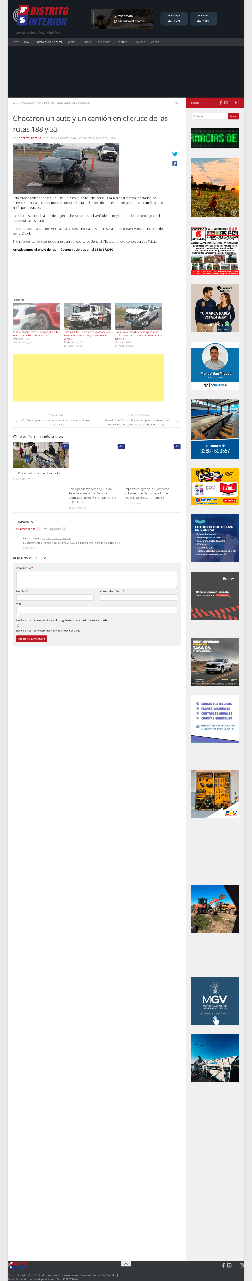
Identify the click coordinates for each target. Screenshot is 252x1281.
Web (18, 603)
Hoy (26, 42)
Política (86, 42)
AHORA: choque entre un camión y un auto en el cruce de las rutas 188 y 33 (35, 333)
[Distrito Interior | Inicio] (41, 16)
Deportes (121, 42)
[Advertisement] (126, 72)
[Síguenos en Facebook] (221, 102)
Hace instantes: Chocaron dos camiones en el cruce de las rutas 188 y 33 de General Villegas (87, 335)
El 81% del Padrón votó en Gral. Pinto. (36, 473)
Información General (49, 42)
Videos (155, 42)
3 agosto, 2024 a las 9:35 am (57, 538)
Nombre (22, 591)
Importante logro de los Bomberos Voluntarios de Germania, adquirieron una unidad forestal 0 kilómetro (148, 493)
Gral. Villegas (23, 103)
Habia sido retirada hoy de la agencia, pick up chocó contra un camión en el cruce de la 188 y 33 (138, 335)
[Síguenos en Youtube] (226, 102)
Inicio (16, 42)
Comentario (24, 568)
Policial (71, 42)
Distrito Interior (30, 138)
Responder (29, 547)
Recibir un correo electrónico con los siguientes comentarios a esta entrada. (62, 620)
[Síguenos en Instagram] (237, 102)
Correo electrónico (112, 591)
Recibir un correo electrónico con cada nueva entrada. (48, 630)
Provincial (140, 42)
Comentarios (28, 529)
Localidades (103, 42)
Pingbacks (56, 529)
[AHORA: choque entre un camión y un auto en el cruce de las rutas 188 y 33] (36, 316)
